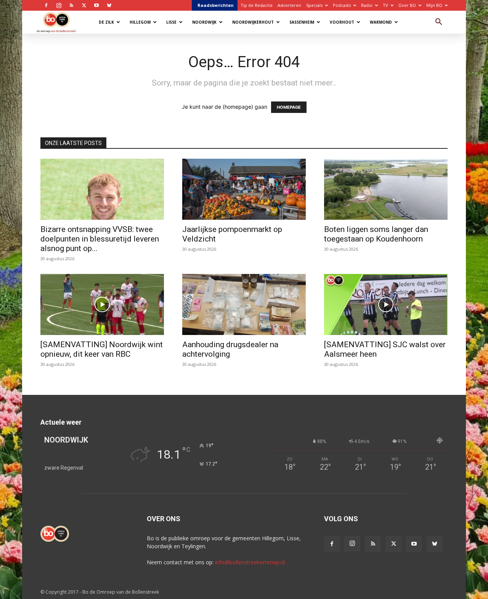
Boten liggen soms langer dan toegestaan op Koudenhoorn (376, 234)
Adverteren (289, 5)
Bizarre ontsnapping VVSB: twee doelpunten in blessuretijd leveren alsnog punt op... (99, 239)
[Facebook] (46, 5)
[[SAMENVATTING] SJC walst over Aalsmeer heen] (386, 304)
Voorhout (342, 22)
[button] (438, 22)
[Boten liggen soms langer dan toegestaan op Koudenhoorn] (386, 189)
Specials (314, 5)
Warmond (381, 22)
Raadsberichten (215, 5)
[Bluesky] (109, 5)
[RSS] (71, 5)
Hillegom (140, 22)
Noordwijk (204, 22)
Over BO (407, 5)
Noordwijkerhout (253, 22)
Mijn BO (434, 5)
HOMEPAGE (289, 107)
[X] (84, 5)
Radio (366, 5)
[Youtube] (96, 5)
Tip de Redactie (257, 5)
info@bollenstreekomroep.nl (250, 562)
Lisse (171, 22)
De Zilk (106, 22)
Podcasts (342, 5)
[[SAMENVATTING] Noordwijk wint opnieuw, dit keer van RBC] (102, 304)
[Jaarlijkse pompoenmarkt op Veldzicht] (244, 189)
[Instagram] (58, 5)
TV (385, 5)
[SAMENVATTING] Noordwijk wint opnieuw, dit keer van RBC (101, 349)
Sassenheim (301, 22)
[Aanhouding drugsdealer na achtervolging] (244, 304)
